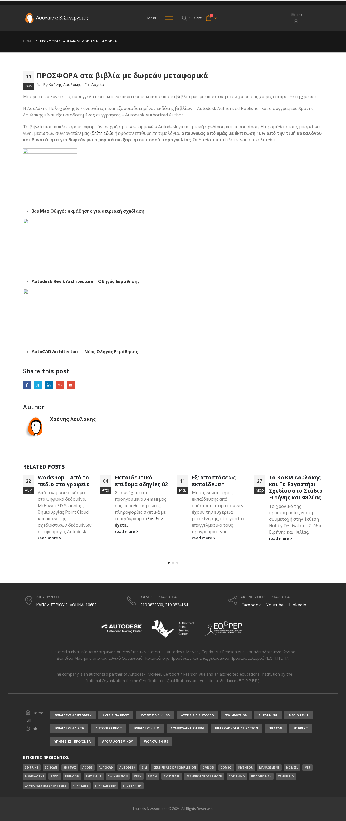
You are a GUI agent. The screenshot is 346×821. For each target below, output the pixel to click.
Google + (60, 385)
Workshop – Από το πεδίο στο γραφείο (64, 481)
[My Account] (296, 21)
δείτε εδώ (102, 133)
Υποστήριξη (132, 785)
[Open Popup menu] (169, 18)
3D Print (31, 767)
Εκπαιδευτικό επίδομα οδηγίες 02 (141, 481)
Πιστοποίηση (261, 776)
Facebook (27, 385)
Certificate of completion (174, 767)
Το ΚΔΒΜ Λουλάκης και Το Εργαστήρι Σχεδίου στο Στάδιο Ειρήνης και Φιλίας (295, 487)
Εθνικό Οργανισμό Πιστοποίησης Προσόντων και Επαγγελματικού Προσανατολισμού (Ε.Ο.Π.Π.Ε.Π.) (198, 658)
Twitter (38, 385)
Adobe (87, 767)
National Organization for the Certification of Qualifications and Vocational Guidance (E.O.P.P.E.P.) (173, 680)
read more (48, 537)
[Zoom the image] (121, 620)
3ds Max (70, 767)
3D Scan (51, 767)
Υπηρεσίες (80, 785)
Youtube (275, 605)
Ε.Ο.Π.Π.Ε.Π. (172, 776)
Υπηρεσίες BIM (105, 785)
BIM (144, 767)
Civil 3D (208, 767)
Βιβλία (152, 776)
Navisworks (34, 776)
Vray (137, 776)
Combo (226, 767)
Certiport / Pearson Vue (184, 674)
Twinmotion (118, 776)
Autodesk (175, 651)
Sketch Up (94, 776)
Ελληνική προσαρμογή (204, 776)
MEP (308, 767)
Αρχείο (97, 84)
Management (269, 767)
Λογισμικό (237, 776)
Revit (55, 776)
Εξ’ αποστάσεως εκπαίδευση (214, 481)
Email (71, 385)
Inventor (245, 767)
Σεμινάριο (286, 776)
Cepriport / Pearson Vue (223, 651)
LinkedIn (49, 385)
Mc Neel (292, 767)
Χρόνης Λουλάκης (65, 84)
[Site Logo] (57, 18)
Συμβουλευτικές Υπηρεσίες (45, 785)
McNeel (192, 651)
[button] (185, 18)
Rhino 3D (72, 776)
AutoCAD (106, 767)
